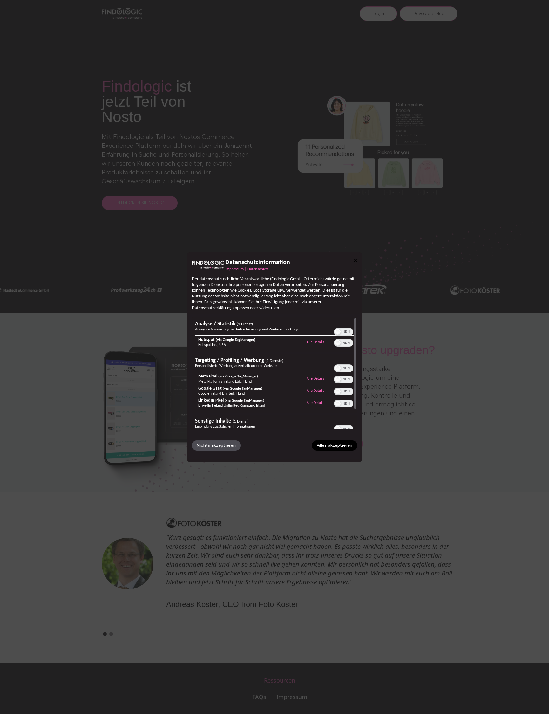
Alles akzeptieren (334, 445)
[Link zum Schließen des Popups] (355, 260)
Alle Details (315, 342)
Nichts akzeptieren (216, 445)
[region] (274, 373)
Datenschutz (257, 269)
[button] (338, 332)
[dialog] (274, 357)
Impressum (234, 269)
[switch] (343, 331)
